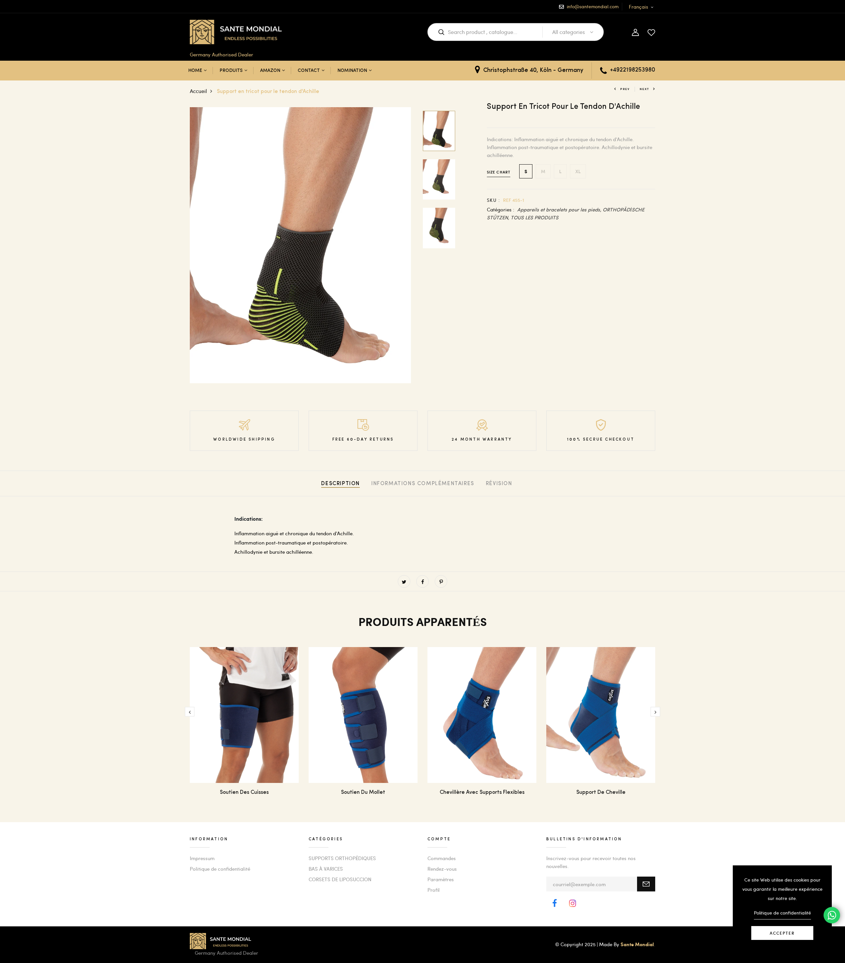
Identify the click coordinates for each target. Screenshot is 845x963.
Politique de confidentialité (220, 868)
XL (578, 171)
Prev (625, 89)
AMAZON (270, 70)
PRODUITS (231, 70)
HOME (195, 70)
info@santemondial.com (593, 6)
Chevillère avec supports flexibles (482, 792)
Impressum (202, 858)
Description (340, 483)
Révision (499, 483)
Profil (433, 889)
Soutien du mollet (363, 792)
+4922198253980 (632, 70)
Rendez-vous (442, 868)
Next (644, 89)
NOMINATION (352, 70)
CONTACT (309, 70)
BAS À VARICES (326, 868)
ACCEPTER (782, 933)
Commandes (441, 858)
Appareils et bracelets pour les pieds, (560, 209)
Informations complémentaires (422, 483)
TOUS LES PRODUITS (534, 217)
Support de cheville (600, 792)
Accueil (198, 90)
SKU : (493, 200)
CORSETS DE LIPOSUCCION (340, 879)
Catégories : (500, 209)
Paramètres (440, 879)
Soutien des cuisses (244, 792)
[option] (300, 245)
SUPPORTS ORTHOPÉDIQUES (342, 858)
